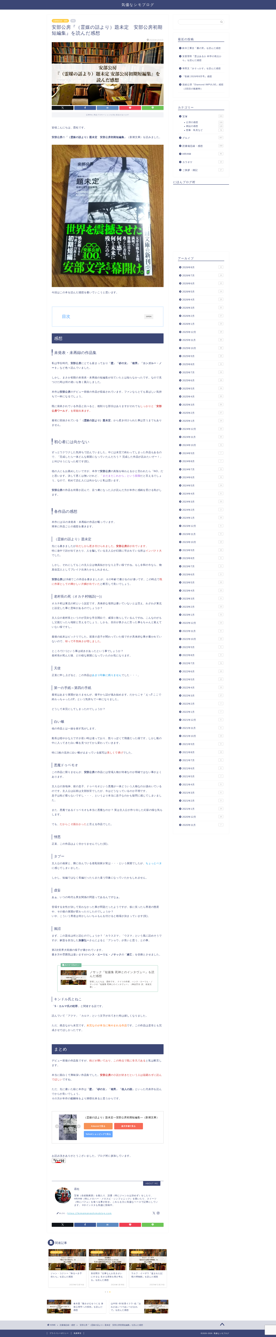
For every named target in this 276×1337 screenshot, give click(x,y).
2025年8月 (202, 364)
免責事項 (77, 1333)
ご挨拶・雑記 (202, 170)
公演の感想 (204, 122)
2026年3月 (202, 307)
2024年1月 (202, 517)
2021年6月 (201, 768)
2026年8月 (202, 267)
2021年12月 (201, 719)
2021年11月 (201, 728)
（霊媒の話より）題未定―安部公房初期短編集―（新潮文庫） (121, 1117)
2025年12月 (202, 332)
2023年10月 (202, 542)
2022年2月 (201, 703)
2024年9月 (201, 453)
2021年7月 (201, 760)
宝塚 (202, 116)
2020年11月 (201, 825)
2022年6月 (202, 671)
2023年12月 (201, 526)
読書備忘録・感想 (60, 21)
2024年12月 (202, 429)
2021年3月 (201, 792)
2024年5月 (202, 485)
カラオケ (202, 162)
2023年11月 (201, 534)
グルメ (202, 137)
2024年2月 (201, 509)
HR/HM (202, 154)
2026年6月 (202, 283)
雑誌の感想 (204, 126)
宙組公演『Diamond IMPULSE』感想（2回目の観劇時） (202, 86)
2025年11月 (202, 340)
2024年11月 (202, 437)
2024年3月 (202, 501)
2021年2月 (201, 800)
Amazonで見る (98, 1126)
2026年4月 (202, 299)
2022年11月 (201, 631)
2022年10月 (202, 639)
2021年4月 (201, 784)
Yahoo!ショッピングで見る (98, 1134)
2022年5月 (202, 679)
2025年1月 (202, 420)
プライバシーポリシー (59, 1333)
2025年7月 (202, 372)
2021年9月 (201, 744)
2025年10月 (202, 348)
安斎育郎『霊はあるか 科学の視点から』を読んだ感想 (202, 58)
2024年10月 (202, 445)
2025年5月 (202, 388)
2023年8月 (201, 558)
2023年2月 (202, 606)
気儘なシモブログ (138, 4)
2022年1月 (201, 712)
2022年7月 (202, 663)
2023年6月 (201, 574)
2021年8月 (202, 752)
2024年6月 (202, 477)
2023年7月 (201, 566)
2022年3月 (202, 695)
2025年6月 (202, 380)
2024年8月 (201, 461)
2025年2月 (202, 412)
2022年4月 (202, 687)
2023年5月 (202, 582)
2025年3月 (202, 404)
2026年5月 (202, 291)
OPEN (148, 316)
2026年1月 (202, 324)
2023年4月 (202, 590)
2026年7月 (202, 275)
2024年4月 (201, 493)
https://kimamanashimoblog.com (89, 1213)
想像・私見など (204, 130)
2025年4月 (202, 396)
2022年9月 (201, 647)
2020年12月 (202, 816)
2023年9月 (202, 550)
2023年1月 (202, 614)
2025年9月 (202, 356)
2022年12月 (202, 623)
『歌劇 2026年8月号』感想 (197, 76)
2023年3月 (201, 598)
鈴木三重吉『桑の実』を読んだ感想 (201, 48)
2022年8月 (201, 655)
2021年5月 (201, 776)
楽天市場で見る (128, 1126)
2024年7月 (202, 469)
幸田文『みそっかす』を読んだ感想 (201, 68)
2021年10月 (202, 736)
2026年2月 (202, 316)
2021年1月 (202, 808)
